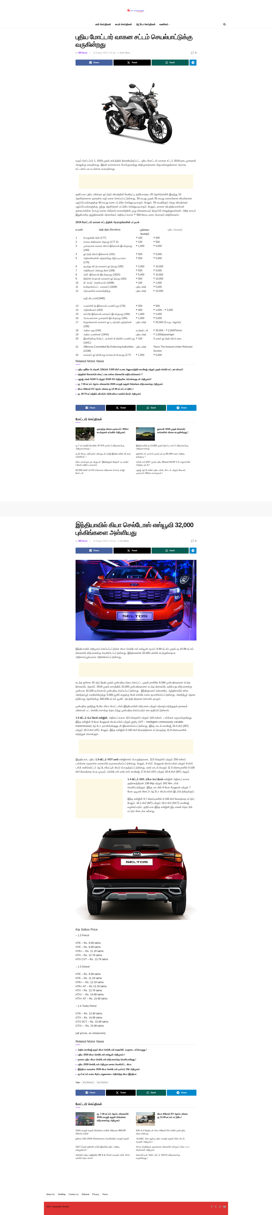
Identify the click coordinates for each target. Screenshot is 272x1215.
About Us (50, 1194)
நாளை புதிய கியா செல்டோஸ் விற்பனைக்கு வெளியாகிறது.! (107, 1059)
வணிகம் (163, 24)
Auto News (125, 53)
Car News (124, 541)
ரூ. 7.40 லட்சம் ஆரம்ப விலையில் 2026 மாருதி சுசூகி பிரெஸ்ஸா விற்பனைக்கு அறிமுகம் (120, 384)
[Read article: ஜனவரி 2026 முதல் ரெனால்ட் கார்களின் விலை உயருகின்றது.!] (145, 434)
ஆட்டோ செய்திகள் (146, 24)
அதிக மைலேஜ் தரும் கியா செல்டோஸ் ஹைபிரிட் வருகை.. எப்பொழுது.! (112, 1049)
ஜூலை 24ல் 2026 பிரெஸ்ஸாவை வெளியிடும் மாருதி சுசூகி (102, 1138)
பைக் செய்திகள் (123, 24)
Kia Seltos (102, 1082)
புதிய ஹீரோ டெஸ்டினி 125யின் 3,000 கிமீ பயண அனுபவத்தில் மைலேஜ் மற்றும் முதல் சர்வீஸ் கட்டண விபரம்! (130, 369)
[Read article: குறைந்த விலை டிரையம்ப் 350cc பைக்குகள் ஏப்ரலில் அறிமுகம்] (85, 434)
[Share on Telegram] (193, 63)
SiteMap (61, 1194)
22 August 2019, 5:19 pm (104, 541)
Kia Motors (88, 1082)
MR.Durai (82, 53)
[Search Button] (224, 24)
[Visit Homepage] (136, 10)
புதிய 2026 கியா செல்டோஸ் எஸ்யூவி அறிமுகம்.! (101, 1054)
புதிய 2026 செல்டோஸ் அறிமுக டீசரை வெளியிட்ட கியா (105, 1064)
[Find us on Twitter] (215, 1207)
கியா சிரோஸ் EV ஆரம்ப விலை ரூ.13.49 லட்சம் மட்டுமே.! (105, 389)
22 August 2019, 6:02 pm (104, 53)
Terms (105, 1194)
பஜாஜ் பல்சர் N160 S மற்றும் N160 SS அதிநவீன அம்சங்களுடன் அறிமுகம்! (114, 379)
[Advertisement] (136, 182)
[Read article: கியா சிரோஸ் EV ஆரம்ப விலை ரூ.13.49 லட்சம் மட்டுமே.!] (145, 1119)
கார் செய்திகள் (103, 24)
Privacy (95, 1194)
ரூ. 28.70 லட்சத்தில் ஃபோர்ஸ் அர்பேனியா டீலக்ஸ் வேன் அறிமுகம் (109, 393)
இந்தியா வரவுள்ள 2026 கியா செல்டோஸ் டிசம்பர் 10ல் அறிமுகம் (109, 1069)
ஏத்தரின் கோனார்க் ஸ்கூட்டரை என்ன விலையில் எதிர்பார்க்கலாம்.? (110, 374)
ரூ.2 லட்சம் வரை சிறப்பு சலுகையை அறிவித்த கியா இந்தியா (107, 1074)
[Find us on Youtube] (224, 1207)
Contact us (74, 1194)
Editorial (85, 1194)
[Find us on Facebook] (211, 1207)
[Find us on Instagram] (220, 1207)
